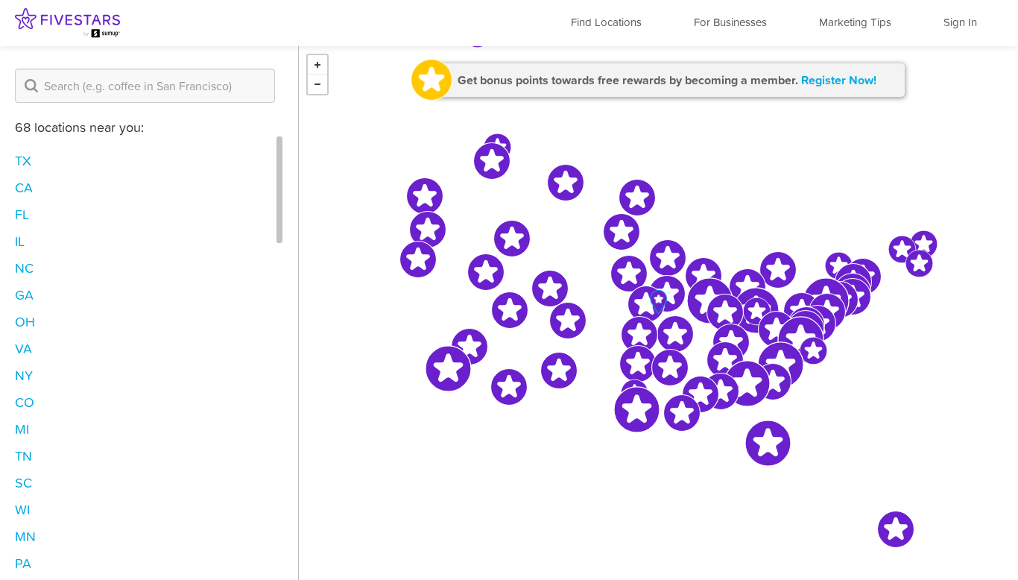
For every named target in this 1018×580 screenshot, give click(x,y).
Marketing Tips (855, 22)
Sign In (960, 22)
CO (24, 402)
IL (20, 241)
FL (22, 214)
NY (24, 375)
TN (23, 456)
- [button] (317, 84)
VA (23, 348)
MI (22, 429)
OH (25, 322)
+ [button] (317, 65)
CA (24, 187)
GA (24, 295)
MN (25, 536)
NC (24, 268)
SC (23, 483)
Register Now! (838, 80)
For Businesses (730, 22)
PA (23, 563)
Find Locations (606, 22)
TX (23, 161)
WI (22, 509)
